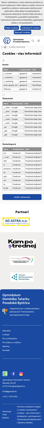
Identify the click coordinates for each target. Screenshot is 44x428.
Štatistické (7, 98)
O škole (5, 334)
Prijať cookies (11, 28)
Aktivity (5, 346)
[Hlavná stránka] (5, 47)
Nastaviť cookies (22, 32)
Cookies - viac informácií (28, 413)
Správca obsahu (25, 422)
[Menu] (38, 41)
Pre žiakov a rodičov (11, 342)
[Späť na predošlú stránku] (2, 47)
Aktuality (6, 330)
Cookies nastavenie (27, 410)
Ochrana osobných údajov (29, 406)
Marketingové (9, 144)
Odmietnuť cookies (30, 28)
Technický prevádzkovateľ (29, 419)
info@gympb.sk (9, 391)
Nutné (5, 64)
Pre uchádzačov (9, 338)
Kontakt (6, 350)
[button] (32, 40)
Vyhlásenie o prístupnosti (28, 416)
